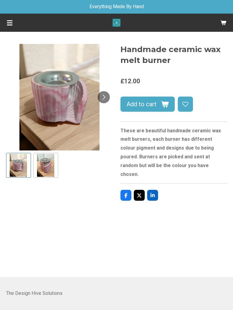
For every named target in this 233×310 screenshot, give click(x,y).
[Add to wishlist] (185, 104)
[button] (18, 165)
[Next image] (104, 97)
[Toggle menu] (9, 23)
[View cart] (223, 23)
